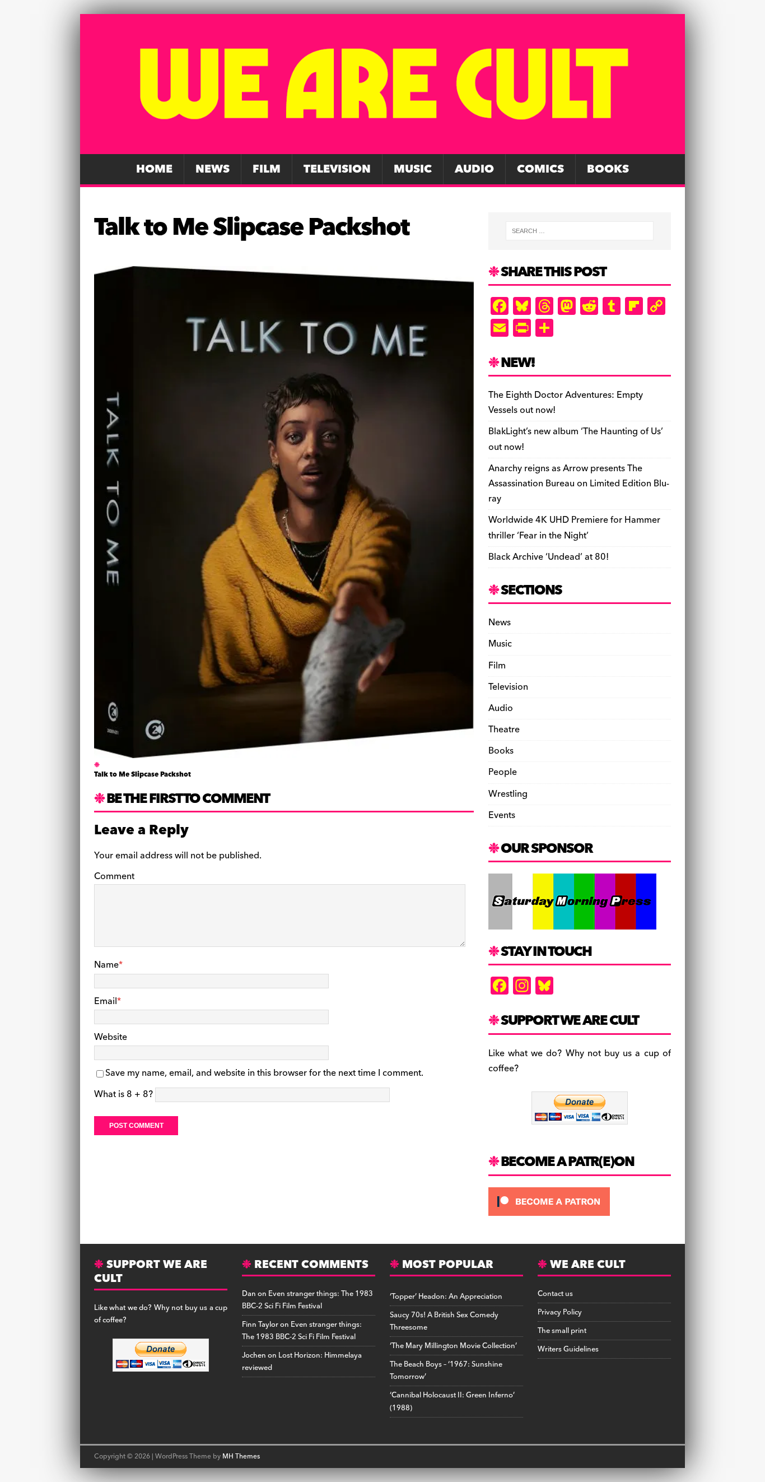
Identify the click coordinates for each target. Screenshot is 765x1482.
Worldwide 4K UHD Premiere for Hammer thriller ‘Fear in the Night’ (574, 527)
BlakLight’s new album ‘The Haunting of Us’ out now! (575, 439)
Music (413, 169)
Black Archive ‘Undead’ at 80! (548, 557)
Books (608, 169)
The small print (562, 1331)
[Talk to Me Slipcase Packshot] (284, 750)
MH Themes (241, 1456)
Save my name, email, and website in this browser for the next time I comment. (264, 1073)
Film (267, 169)
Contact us (555, 1294)
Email (105, 1001)
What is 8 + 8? (123, 1094)
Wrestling (508, 794)
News (212, 169)
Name (106, 965)
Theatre (504, 729)
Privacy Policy (560, 1312)
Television (337, 169)
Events (501, 815)
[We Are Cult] (382, 146)
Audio (474, 169)
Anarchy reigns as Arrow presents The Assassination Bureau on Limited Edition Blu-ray (578, 484)
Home (154, 169)
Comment (114, 876)
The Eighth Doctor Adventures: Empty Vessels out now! (565, 402)
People (502, 772)
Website (110, 1037)
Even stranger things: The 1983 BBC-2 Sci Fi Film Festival (307, 1300)
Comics (540, 169)
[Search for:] (579, 230)
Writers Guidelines (568, 1349)
